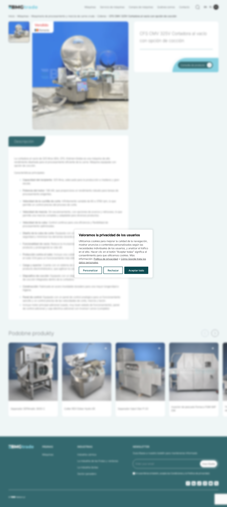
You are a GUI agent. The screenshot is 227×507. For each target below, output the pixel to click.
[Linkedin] (194, 483)
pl (210, 7)
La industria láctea (87, 467)
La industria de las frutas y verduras (97, 460)
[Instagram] (205, 483)
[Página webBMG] (23, 7)
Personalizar (90, 270)
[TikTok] (199, 483)
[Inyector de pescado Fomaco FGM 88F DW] (193, 372)
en (205, 7)
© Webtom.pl (17, 497)
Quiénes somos (166, 7)
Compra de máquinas (141, 7)
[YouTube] (211, 483)
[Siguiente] (214, 333)
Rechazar (113, 270)
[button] (19, 32)
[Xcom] (216, 483)
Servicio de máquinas (112, 7)
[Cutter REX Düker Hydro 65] (86, 372)
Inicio (12, 16)
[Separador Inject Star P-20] (140, 372)
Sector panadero (86, 473)
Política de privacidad (106, 258)
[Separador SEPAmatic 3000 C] (33, 372)
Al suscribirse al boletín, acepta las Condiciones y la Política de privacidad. (173, 473)
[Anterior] (205, 333)
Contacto (184, 7)
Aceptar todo (136, 270)
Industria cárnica (86, 454)
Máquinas (90, 7)
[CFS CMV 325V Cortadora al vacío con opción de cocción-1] (80, 76)
